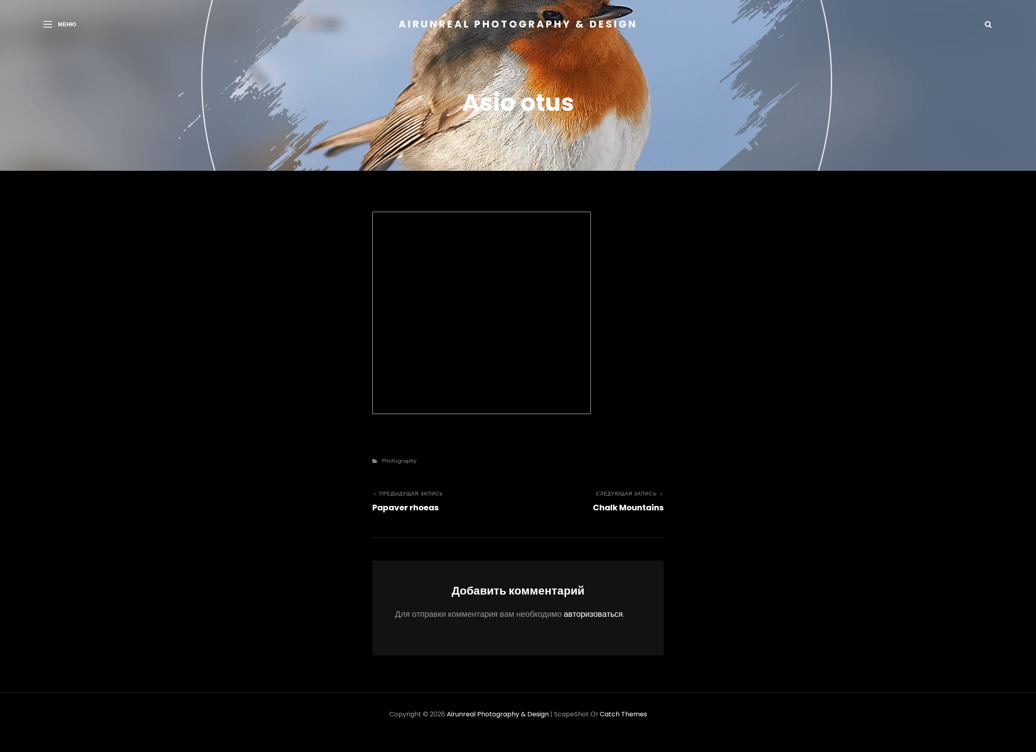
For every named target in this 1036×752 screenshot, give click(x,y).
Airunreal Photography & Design (518, 24)
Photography (399, 461)
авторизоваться (593, 614)
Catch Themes (623, 714)
